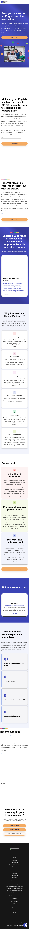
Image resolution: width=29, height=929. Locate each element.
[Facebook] (13, 854)
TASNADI (21, 925)
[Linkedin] (16, 854)
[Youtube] (18, 854)
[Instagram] (11, 854)
